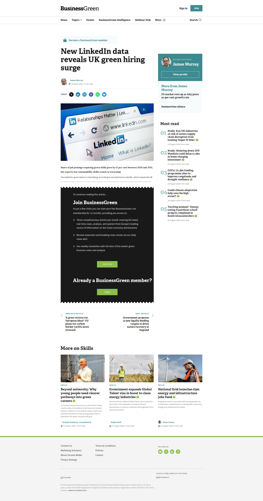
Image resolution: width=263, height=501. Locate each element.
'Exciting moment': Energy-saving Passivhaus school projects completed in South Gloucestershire (183, 211)
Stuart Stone (168, 422)
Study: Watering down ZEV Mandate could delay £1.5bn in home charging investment (184, 155)
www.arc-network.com (77, 490)
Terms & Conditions (105, 445)
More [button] (158, 20)
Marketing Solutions (71, 450)
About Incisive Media (71, 455)
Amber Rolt (116, 422)
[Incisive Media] (66, 477)
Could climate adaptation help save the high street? (182, 193)
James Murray (76, 80)
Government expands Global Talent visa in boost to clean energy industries (130, 393)
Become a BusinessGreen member (88, 40)
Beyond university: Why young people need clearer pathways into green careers (80, 395)
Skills (64, 385)
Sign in (183, 8)
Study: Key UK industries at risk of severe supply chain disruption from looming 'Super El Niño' (183, 135)
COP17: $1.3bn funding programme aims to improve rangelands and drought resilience (182, 175)
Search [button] (194, 20)
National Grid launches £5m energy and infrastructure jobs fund (178, 393)
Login (107, 292)
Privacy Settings (69, 459)
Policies (99, 450)
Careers (99, 455)
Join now (107, 264)
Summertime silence (173, 106)
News (64, 20)
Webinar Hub (143, 20)
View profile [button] (180, 74)
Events (90, 20)
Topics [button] (76, 20)
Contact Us (66, 445)
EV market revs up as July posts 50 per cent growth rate (180, 96)
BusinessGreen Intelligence (114, 20)
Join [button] (196, 8)
